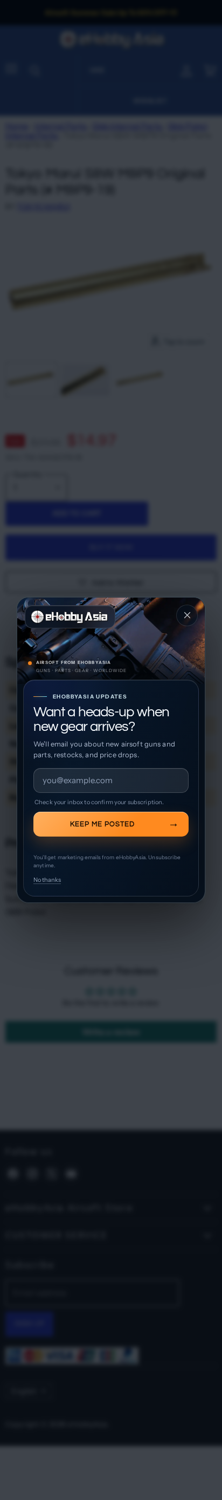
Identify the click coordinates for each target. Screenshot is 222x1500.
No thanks (47, 879)
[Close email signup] (187, 615)
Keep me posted (102, 824)
